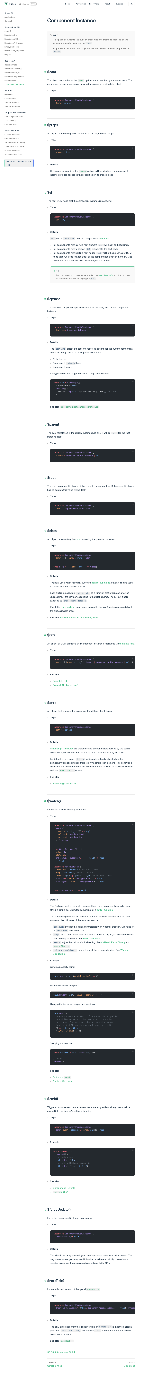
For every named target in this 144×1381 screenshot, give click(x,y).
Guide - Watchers (62, 1081)
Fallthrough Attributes (61, 748)
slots (77, 539)
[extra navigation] (139, 4)
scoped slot (69, 607)
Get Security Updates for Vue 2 (18, 163)
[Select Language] (131, 4)
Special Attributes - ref (65, 685)
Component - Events (64, 1188)
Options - (61, 1077)
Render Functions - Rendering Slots (79, 617)
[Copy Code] (131, 100)
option (61, 1191)
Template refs (60, 681)
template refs (106, 275)
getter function (105, 909)
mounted (104, 238)
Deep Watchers (91, 938)
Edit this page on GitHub (63, 1352)
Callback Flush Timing (113, 942)
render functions (101, 582)
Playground (81, 4)
